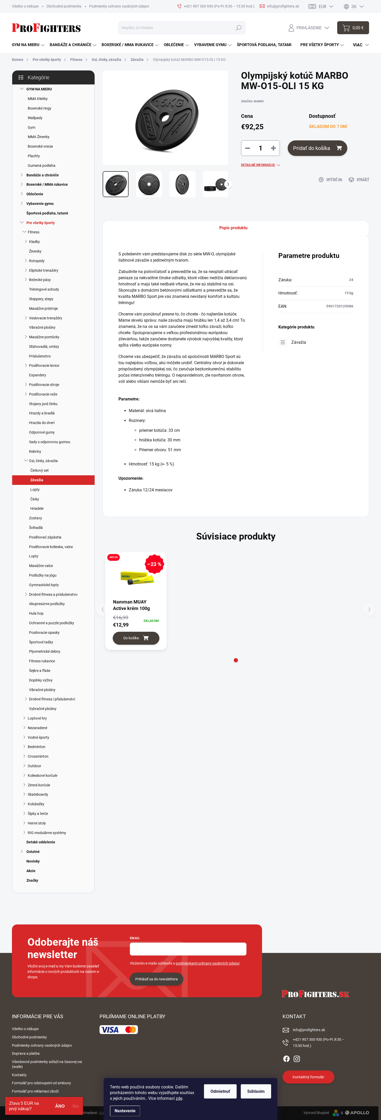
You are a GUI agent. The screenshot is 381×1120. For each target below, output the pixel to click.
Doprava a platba (26, 1053)
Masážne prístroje (43, 308)
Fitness (33, 232)
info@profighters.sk (309, 1030)
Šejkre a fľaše (39, 671)
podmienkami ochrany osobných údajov (208, 963)
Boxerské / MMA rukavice (47, 184)
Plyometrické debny (44, 651)
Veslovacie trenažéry (45, 318)
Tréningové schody (44, 289)
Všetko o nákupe (25, 6)
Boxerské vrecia (40, 146)
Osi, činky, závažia (43, 461)
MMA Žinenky (39, 137)
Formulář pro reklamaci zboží (35, 1091)
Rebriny (35, 451)
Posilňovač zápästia (45, 537)
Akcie (31, 871)
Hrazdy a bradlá (42, 413)
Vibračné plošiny (42, 327)
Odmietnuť (220, 1091)
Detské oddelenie (40, 842)
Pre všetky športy (40, 223)
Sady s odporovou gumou (49, 442)
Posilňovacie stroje (44, 385)
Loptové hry (37, 718)
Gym (31, 127)
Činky (34, 499)
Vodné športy (38, 737)
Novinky (33, 861)
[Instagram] (297, 1058)
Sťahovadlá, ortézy (44, 346)
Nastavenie (125, 1110)
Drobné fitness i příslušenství (52, 699)
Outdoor (34, 766)
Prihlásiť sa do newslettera (156, 979)
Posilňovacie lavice (44, 365)
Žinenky (35, 251)
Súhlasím (256, 1091)
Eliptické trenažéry (43, 270)
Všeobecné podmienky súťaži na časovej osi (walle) (47, 1064)
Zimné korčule (39, 785)
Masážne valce (41, 566)
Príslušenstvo (40, 356)
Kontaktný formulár (308, 1077)
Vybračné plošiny (43, 709)
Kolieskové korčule (42, 775)
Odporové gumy (42, 432)
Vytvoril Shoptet (316, 1113)
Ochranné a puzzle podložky (51, 623)
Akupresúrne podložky (47, 604)
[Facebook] (286, 1058)
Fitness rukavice (42, 661)
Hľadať (238, 28)
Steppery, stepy (41, 299)
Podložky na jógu (43, 575)
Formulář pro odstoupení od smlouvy (41, 1083)
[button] (236, 660)
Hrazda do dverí (41, 423)
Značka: (252, 101)
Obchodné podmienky (63, 6)
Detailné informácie (258, 165)
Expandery (37, 375)
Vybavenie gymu (40, 204)
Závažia (36, 480)
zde (179, 1098)
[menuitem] (28, 45)
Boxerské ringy (39, 108)
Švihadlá (36, 528)
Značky (32, 880)
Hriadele (37, 508)
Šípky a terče (38, 814)
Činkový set (39, 470)
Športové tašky (41, 642)
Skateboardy (38, 794)
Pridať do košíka (311, 148)
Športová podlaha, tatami (47, 213)
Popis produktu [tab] (233, 227)
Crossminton (38, 756)
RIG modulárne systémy (47, 833)
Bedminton (36, 747)
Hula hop (36, 613)
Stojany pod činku (43, 404)
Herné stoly (37, 823)
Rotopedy (37, 261)
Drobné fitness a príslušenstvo (53, 594)
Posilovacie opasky (44, 632)
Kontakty (19, 1075)
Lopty (35, 489)
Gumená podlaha (41, 165)
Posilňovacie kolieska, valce (51, 547)
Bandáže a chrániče (42, 175)
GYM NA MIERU (39, 89)
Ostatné (33, 852)
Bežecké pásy (40, 280)
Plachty (34, 156)
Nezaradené (37, 728)
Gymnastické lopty (44, 585)
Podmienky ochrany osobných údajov (119, 6)
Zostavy (35, 518)
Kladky (34, 242)
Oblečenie (34, 194)
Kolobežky (36, 804)
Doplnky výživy (41, 680)
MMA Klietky (38, 99)
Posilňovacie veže (43, 394)
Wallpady (35, 118)
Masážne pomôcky (44, 337)
